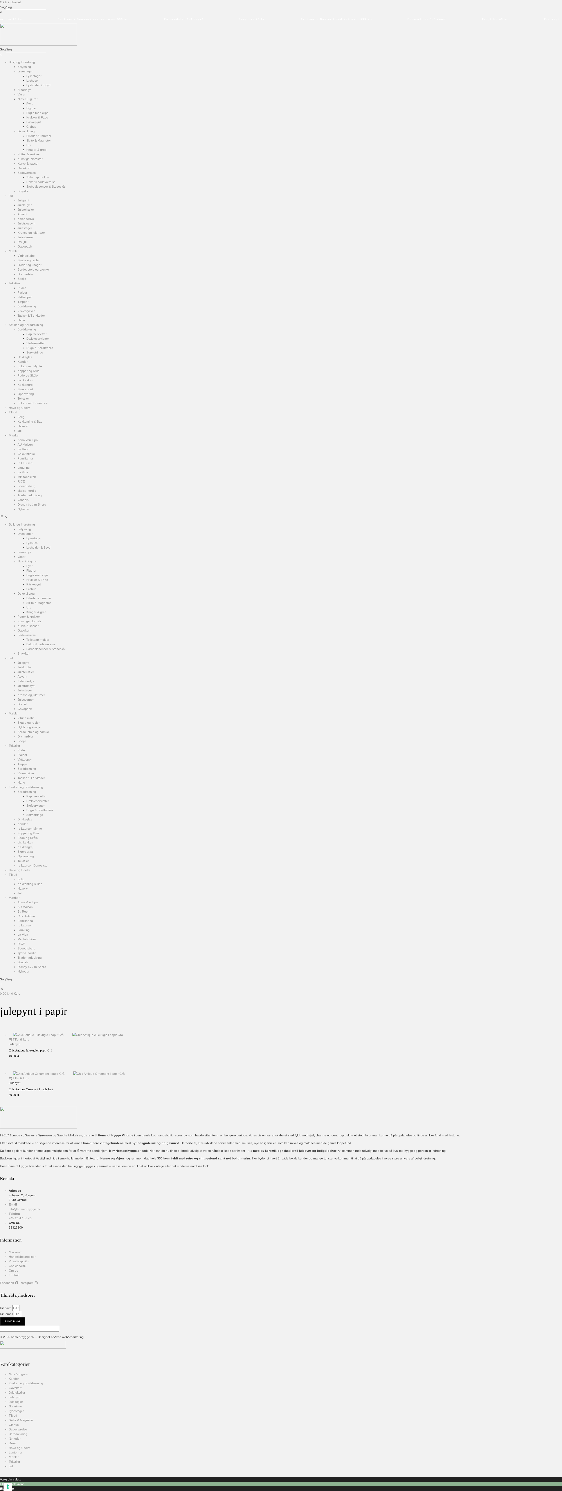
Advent (22, 214)
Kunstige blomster (30, 159)
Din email (7, 1314)
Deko (12, 1443)
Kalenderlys (26, 219)
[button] (281, 517)
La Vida (23, 472)
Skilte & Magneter (38, 140)
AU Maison (25, 444)
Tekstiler (14, 283)
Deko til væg (26, 131)
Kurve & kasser (28, 163)
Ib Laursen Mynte (30, 366)
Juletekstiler (26, 209)
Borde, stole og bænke (33, 269)
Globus (31, 126)
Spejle (22, 278)
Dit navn (6, 1308)
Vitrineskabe (26, 255)
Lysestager (25, 71)
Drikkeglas (25, 357)
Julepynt (23, 200)
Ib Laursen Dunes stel (33, 403)
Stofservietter (35, 343)
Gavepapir (25, 246)
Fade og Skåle (28, 375)
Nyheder (23, 509)
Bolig (21, 417)
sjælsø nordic (27, 490)
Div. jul (22, 242)
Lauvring (24, 467)
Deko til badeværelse (41, 182)
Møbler (14, 251)
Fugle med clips (37, 113)
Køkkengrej (25, 384)
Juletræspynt (26, 223)
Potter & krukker (29, 154)
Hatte (21, 320)
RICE (21, 481)
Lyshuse (32, 80)
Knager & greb (36, 149)
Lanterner (15, 1452)
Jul (11, 195)
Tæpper (23, 301)
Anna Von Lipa (28, 440)
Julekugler (25, 205)
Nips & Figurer (28, 99)
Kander (23, 361)
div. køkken (25, 380)
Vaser (21, 94)
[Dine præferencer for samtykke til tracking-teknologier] (8, 1487)
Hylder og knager (29, 265)
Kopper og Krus (28, 371)
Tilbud (13, 412)
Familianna (25, 458)
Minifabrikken (27, 477)
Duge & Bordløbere (39, 348)
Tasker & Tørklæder (31, 315)
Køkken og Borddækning (26, 325)
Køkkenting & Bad (30, 421)
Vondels (23, 500)
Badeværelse (27, 172)
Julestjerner (26, 237)
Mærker (14, 435)
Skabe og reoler (29, 260)
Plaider (22, 292)
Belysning (24, 66)
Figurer (31, 108)
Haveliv (23, 426)
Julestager (25, 228)
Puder (22, 288)
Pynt (29, 103)
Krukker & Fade (37, 117)
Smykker (24, 191)
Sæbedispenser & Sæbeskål (45, 186)
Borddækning (27, 306)
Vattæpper (25, 297)
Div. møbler (25, 274)
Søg (3, 7)
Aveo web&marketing (69, 1337)
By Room (24, 449)
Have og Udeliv (19, 407)
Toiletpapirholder (37, 177)
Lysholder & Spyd (38, 85)
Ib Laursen (25, 463)
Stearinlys (24, 90)
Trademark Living (30, 495)
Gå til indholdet (10, 2)
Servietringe (34, 352)
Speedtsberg (26, 486)
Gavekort (24, 168)
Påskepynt (33, 122)
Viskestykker (26, 311)
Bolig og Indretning (22, 62)
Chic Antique (26, 454)
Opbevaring (26, 394)
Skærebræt (25, 389)
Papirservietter (36, 334)
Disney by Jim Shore (32, 504)
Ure (28, 145)
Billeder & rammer (38, 136)
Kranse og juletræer (31, 232)
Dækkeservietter (37, 338)
